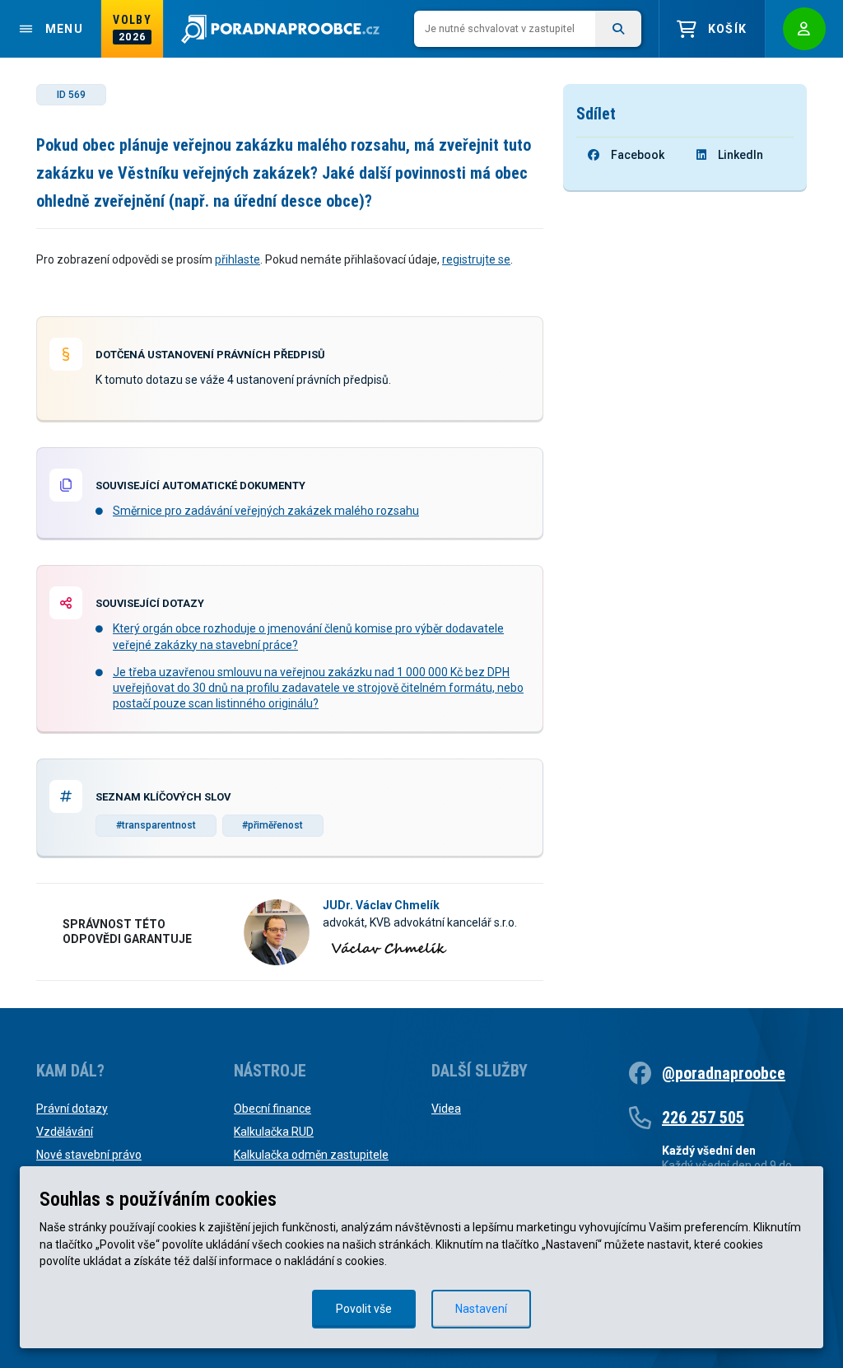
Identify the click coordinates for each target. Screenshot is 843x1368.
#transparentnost (156, 825)
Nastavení (481, 1308)
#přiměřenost (272, 825)
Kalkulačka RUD (274, 1131)
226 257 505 (703, 1118)
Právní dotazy (72, 1108)
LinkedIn (740, 154)
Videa (446, 1108)
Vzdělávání (64, 1131)
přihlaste (237, 259)
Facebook (637, 154)
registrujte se (476, 259)
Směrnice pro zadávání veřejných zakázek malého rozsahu (266, 510)
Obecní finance (272, 1108)
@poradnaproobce (723, 1073)
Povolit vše (364, 1308)
